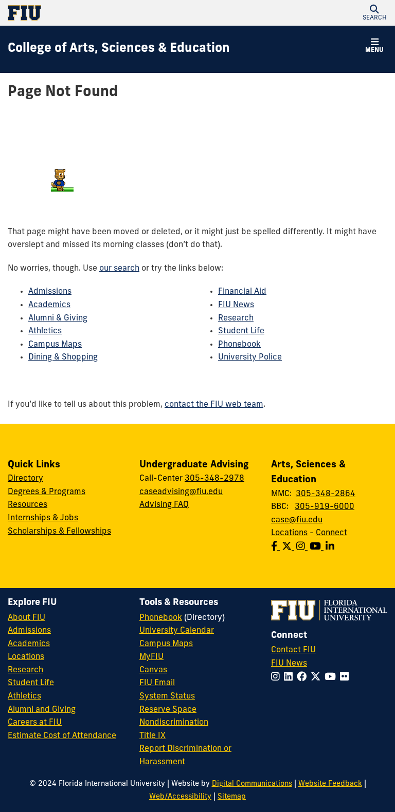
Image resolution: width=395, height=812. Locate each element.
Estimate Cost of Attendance (62, 736)
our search (119, 269)
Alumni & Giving (57, 318)
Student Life (241, 331)
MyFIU (151, 657)
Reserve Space (167, 710)
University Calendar (176, 631)
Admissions (49, 292)
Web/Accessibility (180, 797)
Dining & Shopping (63, 357)
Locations (289, 533)
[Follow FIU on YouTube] (332, 678)
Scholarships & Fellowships (59, 531)
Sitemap (232, 797)
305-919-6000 (324, 507)
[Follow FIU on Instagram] (277, 678)
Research (236, 318)
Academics (49, 305)
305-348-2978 (214, 479)
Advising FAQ (164, 505)
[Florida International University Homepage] (103, 13)
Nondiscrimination (173, 723)
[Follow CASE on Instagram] (303, 547)
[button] (374, 13)
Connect (331, 533)
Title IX (152, 736)
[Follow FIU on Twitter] (318, 678)
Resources (27, 505)
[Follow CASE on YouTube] (318, 547)
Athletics (45, 331)
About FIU (26, 618)
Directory (25, 479)
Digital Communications (252, 784)
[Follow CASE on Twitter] (289, 547)
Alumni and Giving (42, 710)
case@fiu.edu (296, 520)
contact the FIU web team (214, 405)
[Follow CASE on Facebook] (276, 547)
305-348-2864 (325, 494)
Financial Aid (242, 292)
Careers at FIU (35, 723)
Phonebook (239, 345)
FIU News (236, 305)
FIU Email (157, 683)
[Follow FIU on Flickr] (346, 678)
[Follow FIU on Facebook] (304, 678)
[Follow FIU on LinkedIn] (290, 678)
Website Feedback (330, 784)
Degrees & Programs (46, 492)
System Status (167, 696)
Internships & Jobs (43, 518)
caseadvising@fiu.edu (181, 492)
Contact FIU (293, 650)
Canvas (153, 670)
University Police (250, 357)
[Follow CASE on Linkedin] (331, 547)
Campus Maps (55, 345)
